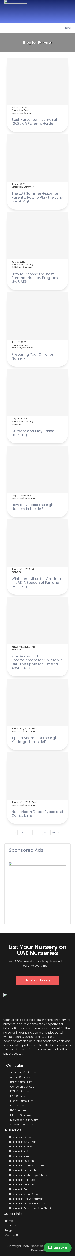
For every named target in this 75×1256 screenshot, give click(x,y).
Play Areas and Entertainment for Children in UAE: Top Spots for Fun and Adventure (37, 662)
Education (17, 110)
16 (45, 832)
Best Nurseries (20, 112)
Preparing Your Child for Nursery (32, 356)
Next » (55, 832)
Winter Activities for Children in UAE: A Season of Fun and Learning (36, 582)
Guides (27, 113)
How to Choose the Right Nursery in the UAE (33, 506)
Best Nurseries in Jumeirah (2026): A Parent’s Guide (35, 121)
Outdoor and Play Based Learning (33, 432)
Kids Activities (20, 346)
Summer (29, 187)
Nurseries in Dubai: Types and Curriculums (37, 813)
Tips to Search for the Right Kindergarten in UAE (35, 739)
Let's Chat (60, 1247)
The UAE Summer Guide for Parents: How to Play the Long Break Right (37, 197)
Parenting (27, 347)
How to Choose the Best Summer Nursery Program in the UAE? (37, 278)
